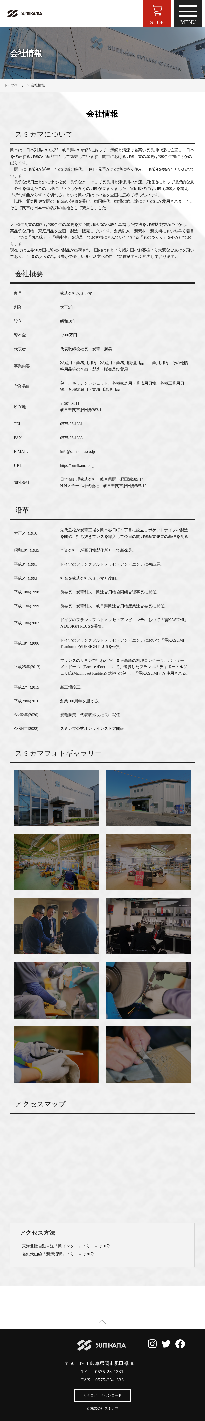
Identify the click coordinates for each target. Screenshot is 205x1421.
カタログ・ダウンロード (102, 1395)
